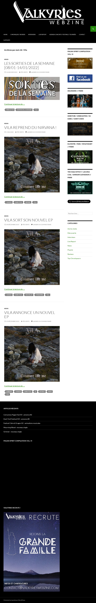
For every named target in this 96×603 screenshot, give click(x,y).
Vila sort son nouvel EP (28, 220)
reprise (28, 202)
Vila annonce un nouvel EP (29, 314)
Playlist (70, 250)
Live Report (42, 34)
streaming (39, 295)
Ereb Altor (10, 109)
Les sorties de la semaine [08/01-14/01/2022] (29, 65)
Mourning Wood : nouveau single (16, 427)
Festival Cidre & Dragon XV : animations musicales (22, 423)
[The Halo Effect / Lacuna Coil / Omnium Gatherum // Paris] (80, 187)
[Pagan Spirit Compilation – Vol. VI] (80, 63)
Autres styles (72, 229)
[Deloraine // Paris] (80, 101)
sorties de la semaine (24, 109)
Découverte (72, 233)
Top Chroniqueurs (74, 258)
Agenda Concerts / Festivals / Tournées (62, 34)
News (6, 59)
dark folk (18, 202)
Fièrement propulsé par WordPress (14, 600)
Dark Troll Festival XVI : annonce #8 (17, 419)
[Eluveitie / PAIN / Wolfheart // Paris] (80, 157)
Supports (7, 40)
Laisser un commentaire (40, 72)
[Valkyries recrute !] (32, 552)
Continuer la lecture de (14, 104)
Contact (82, 34)
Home (5, 34)
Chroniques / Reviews (17, 34)
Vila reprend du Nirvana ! (30, 127)
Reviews (71, 254)
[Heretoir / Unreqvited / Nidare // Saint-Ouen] (80, 129)
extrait (42, 391)
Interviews (32, 34)
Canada (9, 202)
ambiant (9, 391)
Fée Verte (24, 72)
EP (35, 391)
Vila (36, 109)
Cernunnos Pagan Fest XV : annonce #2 (18, 415)
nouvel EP (29, 295)
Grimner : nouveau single (13, 432)
